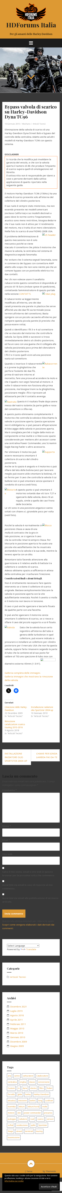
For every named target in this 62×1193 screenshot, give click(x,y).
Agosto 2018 (17, 1015)
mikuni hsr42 (33, 1106)
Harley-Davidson (41, 1094)
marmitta (12, 1106)
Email (6, 839)
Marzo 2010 (16, 1032)
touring (39, 1131)
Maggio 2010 (17, 1028)
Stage (10, 1131)
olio (19, 1112)
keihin (32, 1100)
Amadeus (37, 1171)
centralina (12, 1082)
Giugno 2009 (17, 1045)
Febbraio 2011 (18, 1024)
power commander (32, 1112)
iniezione (22, 1100)
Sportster (43, 1125)
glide (20, 1094)
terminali (29, 1131)
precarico (48, 1112)
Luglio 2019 (16, 1010)
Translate (31, 949)
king (40, 1100)
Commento (9, 790)
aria (9, 1075)
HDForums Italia (31, 25)
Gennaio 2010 (17, 1037)
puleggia (12, 1119)
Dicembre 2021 (18, 1006)
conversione (44, 1082)
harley (28, 1094)
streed (19, 1131)
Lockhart (49, 1100)
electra (33, 1088)
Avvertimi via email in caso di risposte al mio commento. (27, 886)
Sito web (7, 854)
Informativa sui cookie (14, 1181)
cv (19, 1088)
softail (10, 1125)
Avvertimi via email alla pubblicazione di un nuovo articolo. (30, 899)
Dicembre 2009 (18, 1041)
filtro (41, 1088)
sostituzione (22, 1125)
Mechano (26, 123)
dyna (25, 1088)
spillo (33, 1125)
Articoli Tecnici (39, 123)
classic (32, 1082)
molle (44, 1106)
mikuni (22, 1106)
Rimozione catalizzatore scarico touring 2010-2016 (15, 724)
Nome (6, 825)
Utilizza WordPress (15, 1171)
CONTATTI (25, 293)
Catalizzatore (42, 1075)
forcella (11, 1094)
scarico (40, 1119)
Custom (11, 1088)
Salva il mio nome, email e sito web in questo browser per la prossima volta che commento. (28, 873)
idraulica (11, 1100)
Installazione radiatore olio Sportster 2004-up (42, 709)
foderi (49, 1088)
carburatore (28, 1075)
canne (17, 1075)
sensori (50, 1119)
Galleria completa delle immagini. (22, 672)
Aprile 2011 (16, 1019)
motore (11, 1112)
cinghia (23, 1082)
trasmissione (14, 1137)
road (32, 1119)
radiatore (23, 1119)
